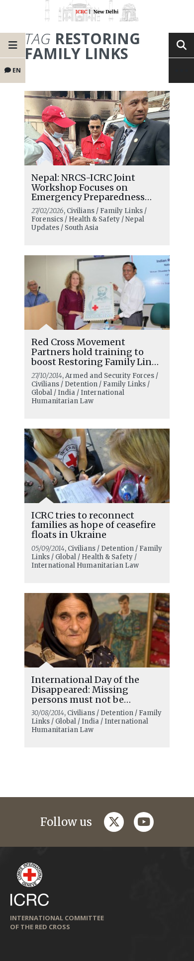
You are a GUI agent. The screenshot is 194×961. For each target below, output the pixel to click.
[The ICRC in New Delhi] (97, 12)
